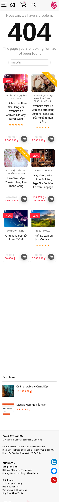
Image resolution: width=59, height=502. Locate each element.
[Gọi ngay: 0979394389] (54, 480)
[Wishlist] (13, 5)
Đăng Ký (16, 470)
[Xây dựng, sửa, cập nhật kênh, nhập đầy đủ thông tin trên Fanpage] (42, 158)
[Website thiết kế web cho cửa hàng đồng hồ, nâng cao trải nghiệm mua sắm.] (42, 83)
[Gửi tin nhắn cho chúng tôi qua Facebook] (54, 471)
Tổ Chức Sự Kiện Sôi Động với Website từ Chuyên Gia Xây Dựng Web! (16, 111)
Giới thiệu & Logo (11, 440)
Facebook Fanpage (43, 171)
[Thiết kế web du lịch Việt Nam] (42, 218)
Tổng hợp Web (43, 231)
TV (9, 453)
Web (15, 453)
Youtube (38, 440)
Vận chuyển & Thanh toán (14, 490)
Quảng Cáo (25, 453)
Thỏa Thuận (17, 493)
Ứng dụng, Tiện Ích (16, 231)
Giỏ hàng (24, 139)
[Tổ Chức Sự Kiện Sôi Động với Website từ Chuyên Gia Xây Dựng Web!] (15, 83)
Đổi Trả (15, 486)
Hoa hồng (20, 473)
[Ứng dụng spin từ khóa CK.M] (15, 218)
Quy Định (6, 493)
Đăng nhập (27, 470)
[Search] (34, 5)
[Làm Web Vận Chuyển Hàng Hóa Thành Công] (15, 158)
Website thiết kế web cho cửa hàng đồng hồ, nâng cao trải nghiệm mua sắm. (43, 113)
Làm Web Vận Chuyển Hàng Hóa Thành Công (16, 182)
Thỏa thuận (32, 473)
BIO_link (6, 470)
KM (39, 453)
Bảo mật (6, 486)
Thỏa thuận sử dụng (12, 483)
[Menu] (4, 5)
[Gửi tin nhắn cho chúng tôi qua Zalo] (54, 460)
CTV (34, 453)
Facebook (26, 440)
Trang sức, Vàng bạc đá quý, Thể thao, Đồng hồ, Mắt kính (42, 98)
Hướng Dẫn (8, 473)
